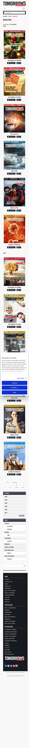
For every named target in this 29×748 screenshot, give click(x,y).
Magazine (7, 523)
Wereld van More (9, 638)
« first (7, 482)
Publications (9, 605)
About (6, 584)
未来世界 (7, 645)
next (22, 515)
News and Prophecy (9, 556)
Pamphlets (7, 544)
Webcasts (7, 599)
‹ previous (14, 482)
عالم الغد (7, 643)
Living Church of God (18, 675)
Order (8, 535)
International (9, 627)
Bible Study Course (9, 550)
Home (5, 16)
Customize (14, 387)
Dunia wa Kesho (9, 654)
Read (10, 16)
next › (16, 487)
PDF (20, 63)
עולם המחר (7, 647)
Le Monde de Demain (10, 629)
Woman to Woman (9, 547)
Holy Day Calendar (10, 590)
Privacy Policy (22, 672)
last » (23, 487)
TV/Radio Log (8, 581)
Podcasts (7, 601)
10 (9, 487)
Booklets (7, 532)
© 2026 (7, 672)
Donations (8, 588)
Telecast (7, 579)
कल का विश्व (7, 649)
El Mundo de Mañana (11, 632)
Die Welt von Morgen (10, 634)
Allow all (14, 383)
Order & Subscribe (10, 593)
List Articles (13, 24)
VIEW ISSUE (12, 63)
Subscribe (9, 529)
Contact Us (8, 586)
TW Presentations (9, 595)
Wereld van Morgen (10, 636)
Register (9, 553)
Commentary (8, 538)
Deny (14, 392)
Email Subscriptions (10, 608)
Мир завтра (8, 652)
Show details (20, 378)
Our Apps (7, 597)
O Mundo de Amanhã (11, 640)
